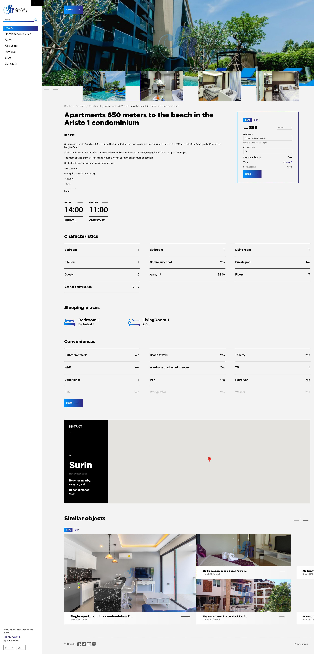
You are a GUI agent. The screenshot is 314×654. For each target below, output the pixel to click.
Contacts (11, 64)
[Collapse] (37, 3)
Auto (8, 40)
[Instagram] (94, 644)
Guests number (249, 147)
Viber (6, 632)
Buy (256, 120)
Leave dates (255, 138)
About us (11, 46)
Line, (18, 629)
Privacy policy (301, 644)
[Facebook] (79, 644)
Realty (9, 28)
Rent (247, 120)
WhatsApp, (9, 629)
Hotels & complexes (18, 34)
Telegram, (27, 629)
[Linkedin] (89, 644)
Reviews (10, 52)
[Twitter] (84, 644)
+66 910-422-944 (11, 636)
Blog (8, 58)
